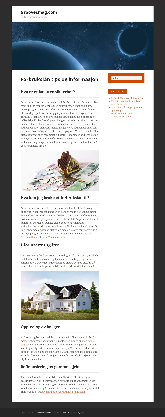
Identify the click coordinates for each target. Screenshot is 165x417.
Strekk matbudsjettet (121, 113)
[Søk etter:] (126, 78)
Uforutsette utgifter (32, 255)
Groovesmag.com (39, 12)
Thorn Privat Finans (121, 116)
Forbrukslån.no (29, 237)
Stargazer (80, 412)
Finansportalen (56, 237)
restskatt (82, 255)
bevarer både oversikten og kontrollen (63, 391)
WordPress (67, 412)
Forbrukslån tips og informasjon (127, 98)
